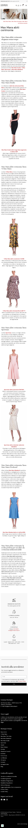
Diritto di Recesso (5, 785)
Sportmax (3, 743)
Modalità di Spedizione (7, 783)
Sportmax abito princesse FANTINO (14, 389)
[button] (26, 5)
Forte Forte (4, 755)
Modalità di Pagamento (7, 781)
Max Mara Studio (16, 67)
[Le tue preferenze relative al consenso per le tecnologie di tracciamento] (2, 825)
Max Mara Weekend (17, 69)
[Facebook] (2, 800)
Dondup (3, 749)
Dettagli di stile (5, 764)
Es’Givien (3, 753)
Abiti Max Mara (7, 21)
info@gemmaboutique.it (14, 630)
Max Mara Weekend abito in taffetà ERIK (14, 532)
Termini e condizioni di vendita (9, 776)
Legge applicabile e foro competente (11, 787)
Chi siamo (3, 760)
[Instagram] (7, 800)
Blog (2, 766)
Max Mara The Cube (6, 736)
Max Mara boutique (17, 21)
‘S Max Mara (4, 734)
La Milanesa (4, 758)
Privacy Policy (22, 681)
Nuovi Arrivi (4, 732)
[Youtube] (4, 800)
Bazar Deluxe (4, 747)
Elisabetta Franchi (5, 751)
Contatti (3, 762)
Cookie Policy (4, 791)
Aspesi (2, 745)
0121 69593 (16, 629)
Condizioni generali (6, 778)
